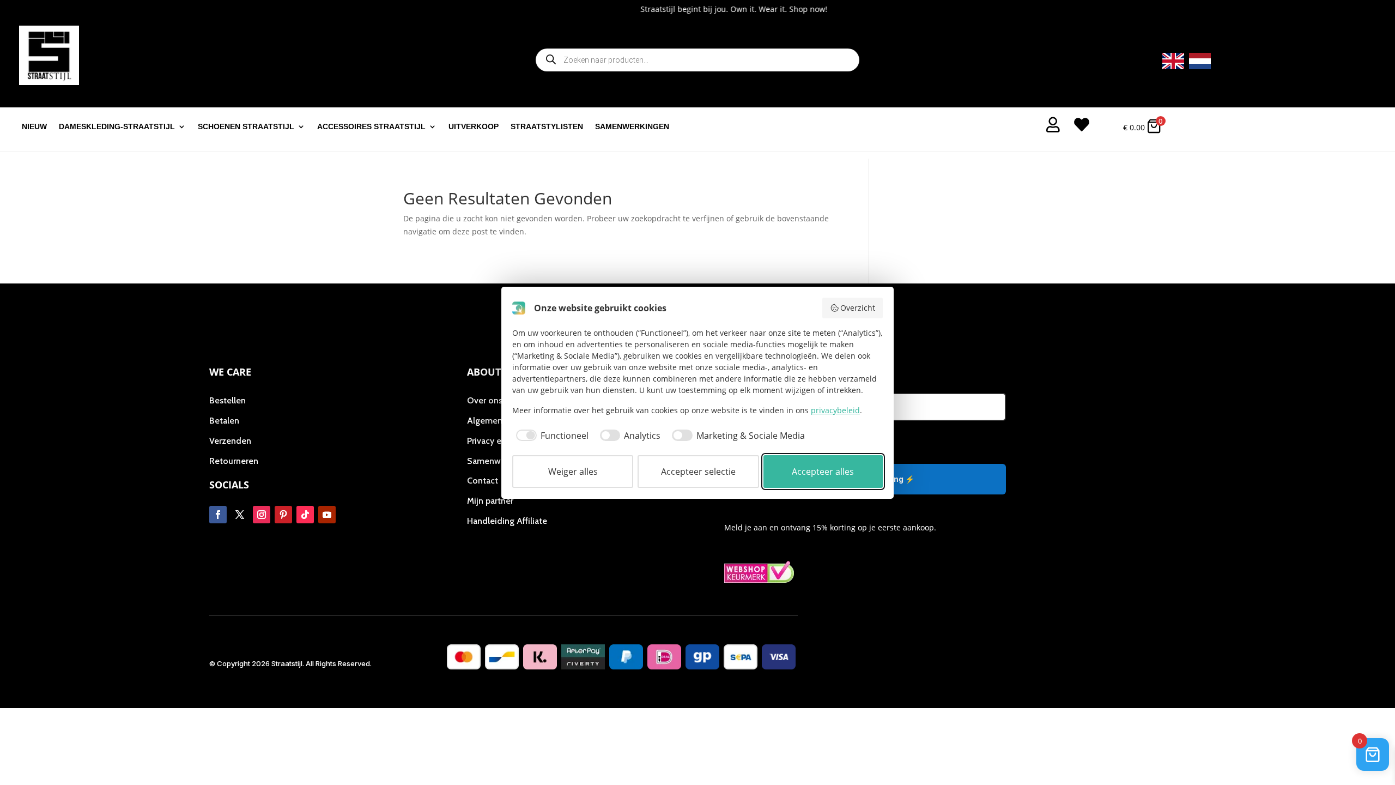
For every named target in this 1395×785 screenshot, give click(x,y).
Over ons (484, 400)
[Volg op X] (239, 514)
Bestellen (227, 400)
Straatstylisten (547, 127)
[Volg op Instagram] (261, 514)
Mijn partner (490, 501)
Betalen (224, 420)
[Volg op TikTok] (305, 514)
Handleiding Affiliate (507, 521)
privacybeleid (835, 410)
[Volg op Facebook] (218, 514)
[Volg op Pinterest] (283, 514)
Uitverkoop (473, 127)
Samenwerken (495, 461)
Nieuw (34, 127)
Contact (482, 480)
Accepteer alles (823, 472)
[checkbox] (550, 435)
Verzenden (230, 441)
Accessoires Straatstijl (371, 127)
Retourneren (233, 461)
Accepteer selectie (698, 472)
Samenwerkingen (632, 127)
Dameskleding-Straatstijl (117, 127)
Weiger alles (573, 472)
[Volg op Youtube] (327, 514)
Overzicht (857, 308)
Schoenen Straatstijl (246, 127)
